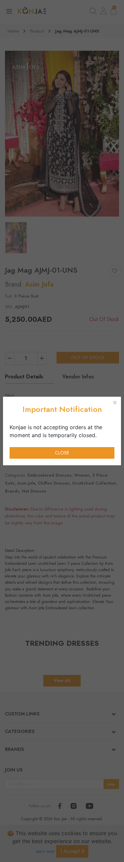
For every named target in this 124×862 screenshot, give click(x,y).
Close (62, 452)
